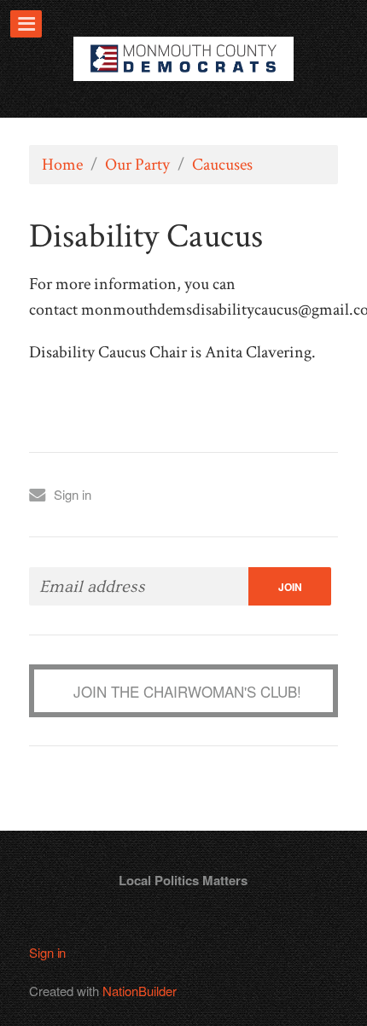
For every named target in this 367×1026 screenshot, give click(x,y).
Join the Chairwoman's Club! (187, 691)
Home (62, 165)
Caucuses (222, 165)
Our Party (137, 165)
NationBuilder (139, 991)
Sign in (72, 494)
